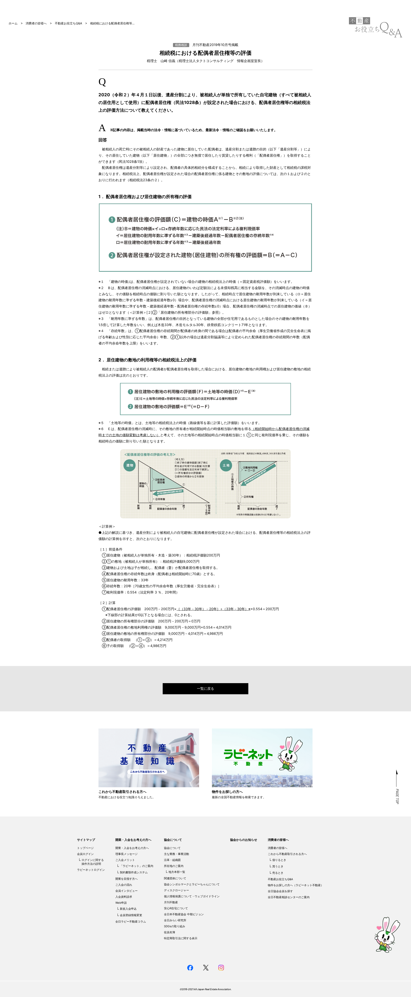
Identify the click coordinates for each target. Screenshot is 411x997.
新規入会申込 (128, 908)
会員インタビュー (126, 890)
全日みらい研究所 (175, 920)
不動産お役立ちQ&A (68, 23)
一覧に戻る (205, 688)
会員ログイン (85, 854)
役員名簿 (169, 932)
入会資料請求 (123, 896)
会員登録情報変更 (131, 915)
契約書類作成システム (134, 872)
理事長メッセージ (126, 854)
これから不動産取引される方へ (287, 854)
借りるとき (279, 860)
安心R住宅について (176, 908)
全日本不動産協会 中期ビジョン (184, 914)
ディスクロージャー (176, 890)
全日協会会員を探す (280, 891)
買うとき (277, 866)
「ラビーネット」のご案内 (136, 866)
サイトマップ (86, 839)
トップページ (85, 848)
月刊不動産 (171, 902)
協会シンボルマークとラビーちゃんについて (192, 884)
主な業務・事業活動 (176, 854)
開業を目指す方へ (126, 878)
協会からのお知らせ (243, 839)
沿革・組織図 (172, 860)
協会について (173, 839)
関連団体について (175, 878)
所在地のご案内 (173, 866)
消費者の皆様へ (36, 23)
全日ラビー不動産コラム (130, 921)
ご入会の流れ (123, 884)
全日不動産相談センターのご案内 (289, 897)
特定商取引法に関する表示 (180, 938)
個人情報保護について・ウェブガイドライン (192, 896)
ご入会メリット (125, 860)
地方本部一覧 (176, 872)
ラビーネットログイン (91, 869)
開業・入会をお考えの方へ (133, 839)
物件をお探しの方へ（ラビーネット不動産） (295, 885)
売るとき (277, 872)
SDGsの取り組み (174, 926)
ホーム (13, 23)
